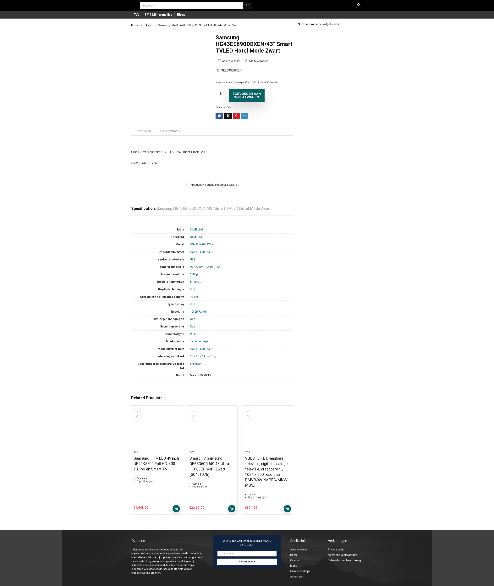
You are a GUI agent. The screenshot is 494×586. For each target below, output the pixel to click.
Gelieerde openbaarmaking (344, 560)
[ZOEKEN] (247, 5)
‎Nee (192, 319)
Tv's (148, 25)
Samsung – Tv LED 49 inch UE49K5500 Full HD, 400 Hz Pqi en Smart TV (156, 463)
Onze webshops (300, 571)
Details (273, 82)
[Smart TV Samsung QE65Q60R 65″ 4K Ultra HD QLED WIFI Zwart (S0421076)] (212, 430)
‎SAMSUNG (196, 229)
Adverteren (297, 576)
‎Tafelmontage (199, 341)
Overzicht (296, 560)
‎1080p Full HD (198, 311)
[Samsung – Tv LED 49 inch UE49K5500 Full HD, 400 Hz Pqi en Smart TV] (156, 430)
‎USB (192, 259)
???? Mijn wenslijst (158, 14)
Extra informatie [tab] (170, 131)
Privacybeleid (336, 549)
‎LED (192, 289)
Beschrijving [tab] (143, 131)
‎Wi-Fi (193, 334)
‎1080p (194, 274)
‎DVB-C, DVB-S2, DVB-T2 (205, 267)
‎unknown (195, 364)
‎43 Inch (194, 297)
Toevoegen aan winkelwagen (247, 95)
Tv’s (136, 14)
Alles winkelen (299, 549)
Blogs (181, 14)
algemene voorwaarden (342, 554)
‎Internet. (195, 281)
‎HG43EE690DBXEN (201, 244)
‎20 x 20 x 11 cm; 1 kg (203, 356)
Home (135, 25)
